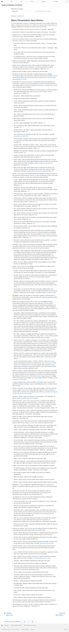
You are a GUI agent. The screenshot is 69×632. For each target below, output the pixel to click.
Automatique (40, 382)
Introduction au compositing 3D (44, 85)
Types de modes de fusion (46, 543)
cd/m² (53, 364)
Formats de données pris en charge (41, 558)
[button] (67, 1)
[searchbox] (46, 11)
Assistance (7, 625)
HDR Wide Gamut (25, 398)
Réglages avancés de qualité (48, 292)
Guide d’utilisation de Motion (12, 5)
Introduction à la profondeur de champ (36, 171)
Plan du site (33, 629)
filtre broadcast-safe (48, 234)
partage (53, 308)
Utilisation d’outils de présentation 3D (43, 163)
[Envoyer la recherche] (36, 11)
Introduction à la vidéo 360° (21, 136)
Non (32, 621)
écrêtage (42, 376)
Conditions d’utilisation (25, 629)
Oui (24, 621)
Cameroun (66, 629)
